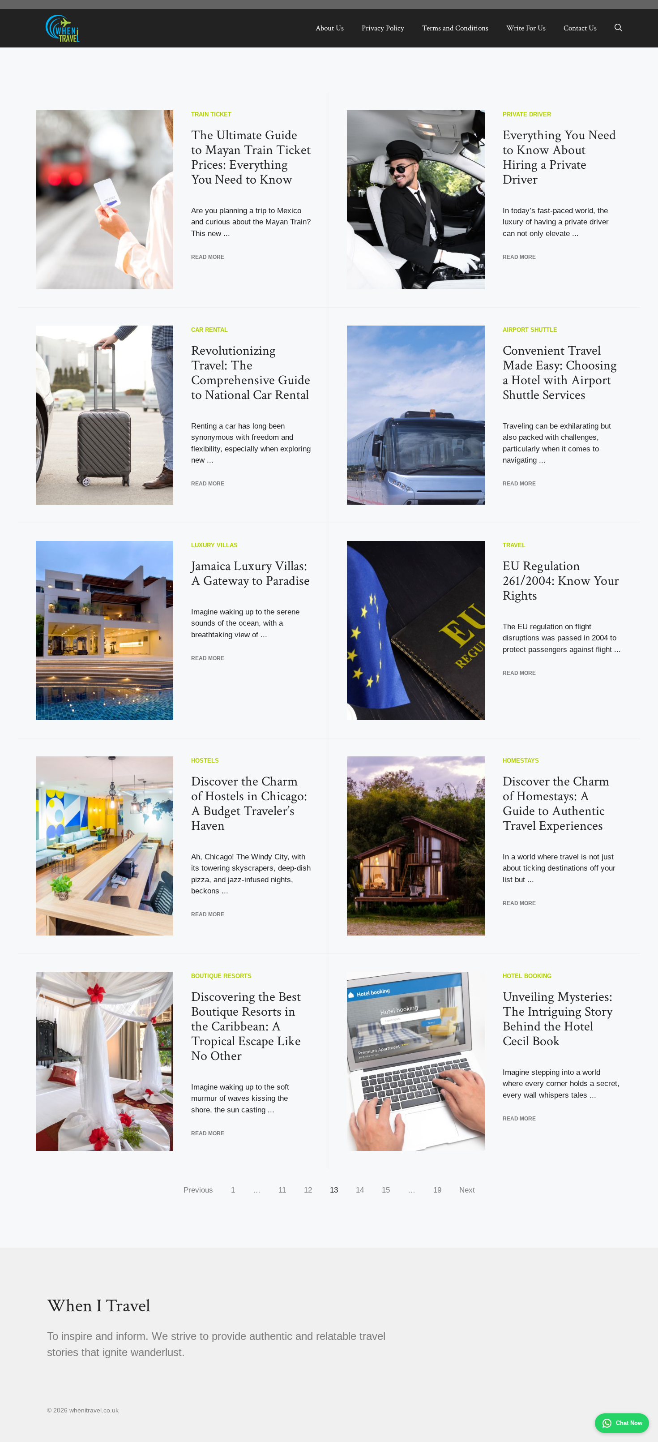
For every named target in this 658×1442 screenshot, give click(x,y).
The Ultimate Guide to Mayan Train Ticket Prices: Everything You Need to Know (251, 158)
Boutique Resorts (221, 976)
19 (437, 1190)
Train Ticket (211, 114)
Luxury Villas (214, 545)
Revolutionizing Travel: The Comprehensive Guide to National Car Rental (250, 373)
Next (467, 1190)
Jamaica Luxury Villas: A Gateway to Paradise (250, 574)
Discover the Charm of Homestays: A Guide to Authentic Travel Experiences (556, 804)
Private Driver (527, 114)
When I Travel (98, 1306)
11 (282, 1190)
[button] (618, 28)
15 (386, 1190)
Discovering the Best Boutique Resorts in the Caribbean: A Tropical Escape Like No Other (246, 1026)
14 (360, 1190)
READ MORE (207, 257)
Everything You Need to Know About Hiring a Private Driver (559, 158)
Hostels (205, 760)
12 (308, 1190)
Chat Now (629, 1423)
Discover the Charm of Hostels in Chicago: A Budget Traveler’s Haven (249, 804)
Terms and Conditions (455, 28)
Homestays (521, 760)
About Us (330, 28)
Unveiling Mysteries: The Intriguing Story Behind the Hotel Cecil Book (557, 1019)
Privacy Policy (383, 28)
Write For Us (526, 28)
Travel (514, 545)
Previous (198, 1190)
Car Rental (209, 329)
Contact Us (580, 28)
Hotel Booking (527, 976)
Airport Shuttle (530, 329)
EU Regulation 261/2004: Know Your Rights (561, 581)
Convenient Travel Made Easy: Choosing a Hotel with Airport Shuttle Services (560, 373)
